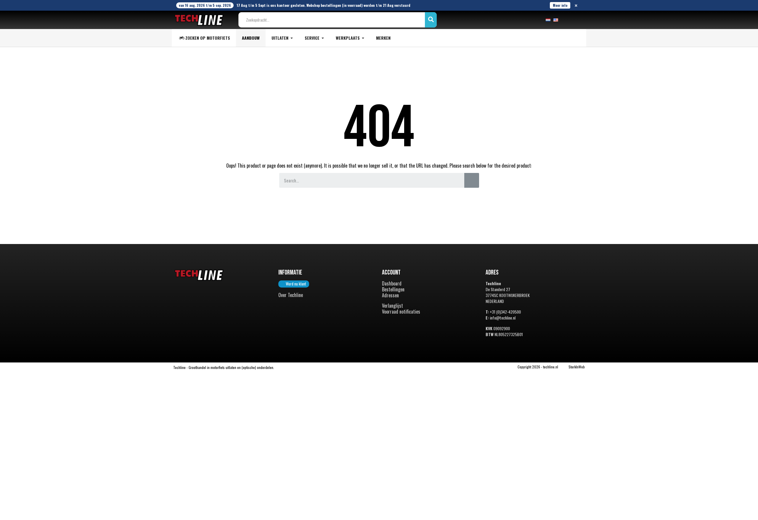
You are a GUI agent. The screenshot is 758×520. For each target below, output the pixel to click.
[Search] (471, 180)
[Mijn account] (567, 20)
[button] (293, 284)
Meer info (560, 5)
